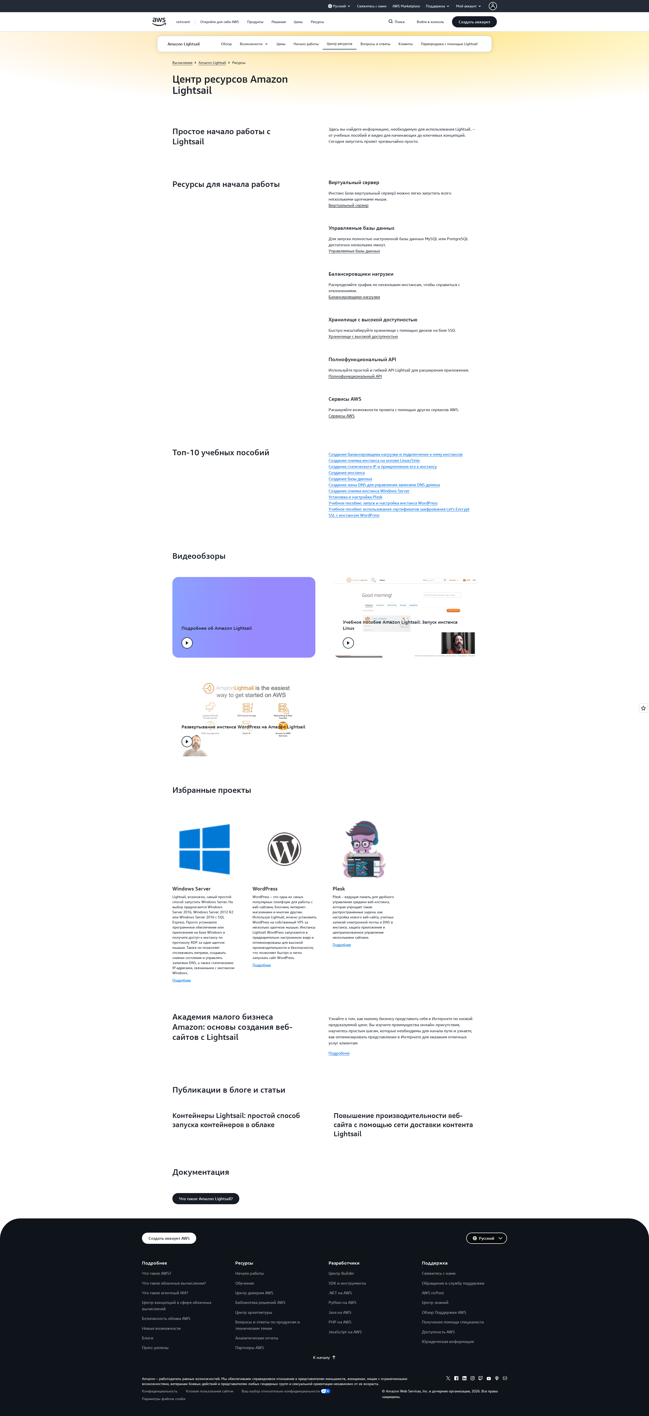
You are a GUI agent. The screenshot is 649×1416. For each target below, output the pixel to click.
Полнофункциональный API (355, 376)
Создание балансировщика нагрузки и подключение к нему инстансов (396, 454)
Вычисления (182, 62)
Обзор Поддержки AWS (444, 1312)
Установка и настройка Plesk (355, 496)
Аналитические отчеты (256, 1337)
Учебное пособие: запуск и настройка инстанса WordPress (383, 502)
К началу (321, 1357)
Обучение (244, 1283)
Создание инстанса (347, 472)
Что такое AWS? (156, 1273)
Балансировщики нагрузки (354, 296)
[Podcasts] (497, 1379)
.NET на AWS (340, 1292)
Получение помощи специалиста (453, 1321)
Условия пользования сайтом (209, 1391)
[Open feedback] (643, 708)
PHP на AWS (340, 1321)
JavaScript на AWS (345, 1331)
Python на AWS (342, 1302)
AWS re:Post (433, 1292)
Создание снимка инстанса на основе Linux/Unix (374, 460)
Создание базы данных (350, 478)
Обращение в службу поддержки (453, 1283)
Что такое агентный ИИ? (165, 1292)
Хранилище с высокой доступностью (363, 336)
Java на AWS (340, 1312)
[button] (219, 21)
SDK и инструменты (347, 1283)
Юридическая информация (448, 1341)
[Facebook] (456, 1379)
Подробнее (181, 980)
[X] (448, 1379)
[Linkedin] (464, 1379)
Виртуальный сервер (349, 205)
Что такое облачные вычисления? (174, 1283)
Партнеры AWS (249, 1347)
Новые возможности (161, 1328)
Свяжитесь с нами (439, 1273)
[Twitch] (481, 1379)
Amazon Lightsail (212, 62)
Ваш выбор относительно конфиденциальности (281, 1391)
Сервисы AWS (342, 415)
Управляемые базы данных (354, 250)
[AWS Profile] (493, 6)
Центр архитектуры (253, 1312)
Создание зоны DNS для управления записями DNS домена (384, 484)
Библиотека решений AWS (260, 1302)
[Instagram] (473, 1379)
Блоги (147, 1337)
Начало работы (249, 1273)
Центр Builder (341, 1273)
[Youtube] (489, 1379)
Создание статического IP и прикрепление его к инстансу (383, 466)
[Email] (505, 1379)
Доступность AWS (438, 1331)
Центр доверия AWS (254, 1292)
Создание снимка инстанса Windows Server (369, 490)
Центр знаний (435, 1302)
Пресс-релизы (155, 1347)
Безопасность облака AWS (166, 1318)
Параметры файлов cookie (163, 1398)
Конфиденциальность (159, 1391)
